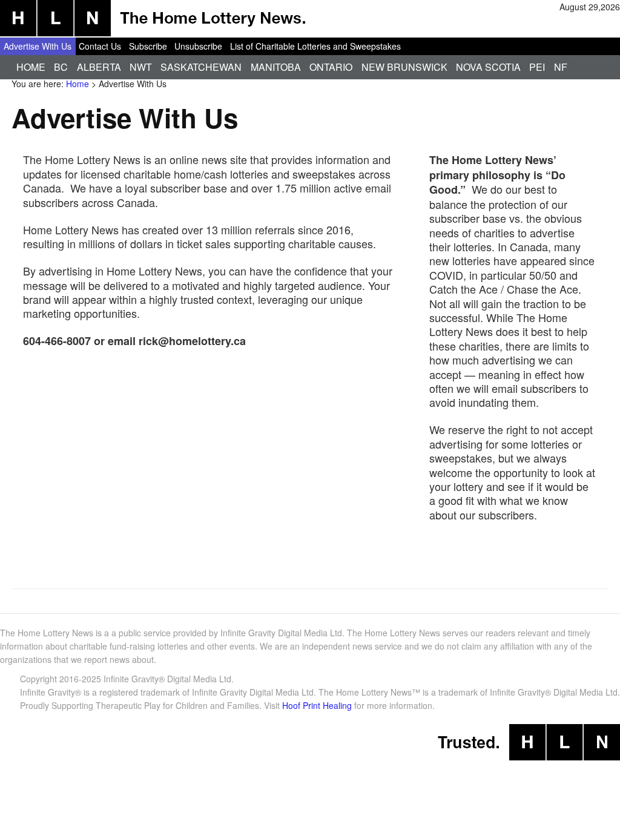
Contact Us (100, 46)
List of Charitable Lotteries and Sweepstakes (315, 46)
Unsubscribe (198, 46)
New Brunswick (404, 67)
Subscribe (148, 46)
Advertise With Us (37, 46)
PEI (537, 67)
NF (560, 67)
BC (61, 67)
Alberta (99, 67)
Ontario (330, 67)
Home (30, 67)
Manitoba (276, 67)
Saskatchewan (201, 67)
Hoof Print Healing (317, 705)
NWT (141, 67)
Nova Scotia (488, 67)
